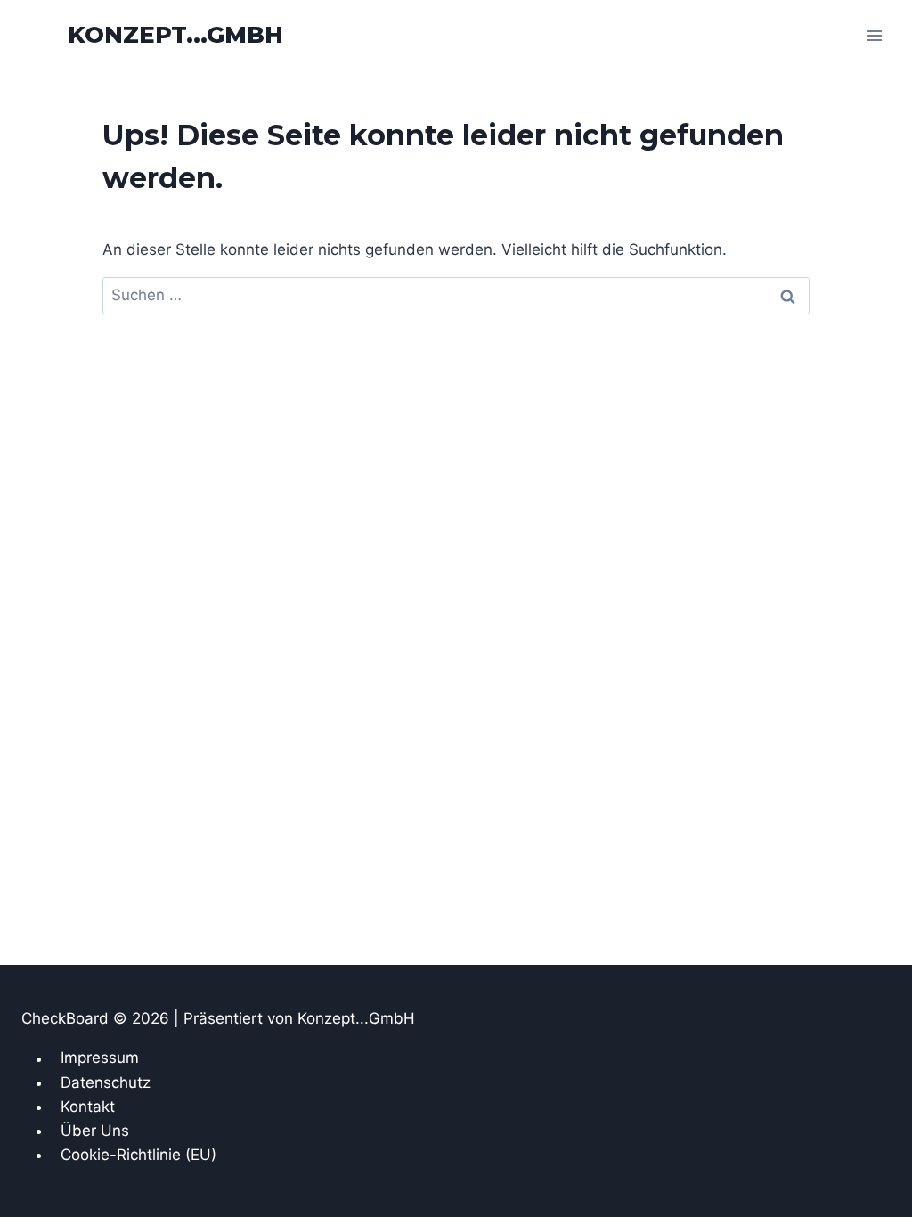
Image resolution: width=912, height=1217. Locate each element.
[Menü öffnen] (874, 35)
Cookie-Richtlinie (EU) (138, 1155)
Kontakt (88, 1106)
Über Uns (95, 1130)
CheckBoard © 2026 (97, 1018)
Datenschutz (106, 1082)
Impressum (100, 1058)
